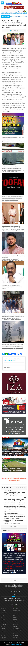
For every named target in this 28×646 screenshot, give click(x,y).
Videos (3, 639)
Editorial (3, 628)
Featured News (5, 624)
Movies (3, 619)
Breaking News (5, 633)
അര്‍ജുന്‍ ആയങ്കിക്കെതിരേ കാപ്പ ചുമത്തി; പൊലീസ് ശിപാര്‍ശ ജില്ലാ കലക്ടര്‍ (13, 520)
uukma (15, 621)
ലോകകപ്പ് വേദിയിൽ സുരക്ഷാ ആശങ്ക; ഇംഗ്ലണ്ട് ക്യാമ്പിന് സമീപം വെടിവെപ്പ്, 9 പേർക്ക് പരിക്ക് (12, 470)
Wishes (15, 626)
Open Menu (2, 2)
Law (15, 631)
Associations (16, 612)
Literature (4, 630)
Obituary (3, 626)
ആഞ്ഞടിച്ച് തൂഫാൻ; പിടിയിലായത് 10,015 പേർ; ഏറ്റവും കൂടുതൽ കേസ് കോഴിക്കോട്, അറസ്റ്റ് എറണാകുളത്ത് (14, 506)
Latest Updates (17, 610)
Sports (15, 619)
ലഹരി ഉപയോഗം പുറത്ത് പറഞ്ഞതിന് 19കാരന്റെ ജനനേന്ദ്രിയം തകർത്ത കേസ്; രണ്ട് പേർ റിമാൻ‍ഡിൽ (15, 499)
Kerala (3, 615)
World (3, 617)
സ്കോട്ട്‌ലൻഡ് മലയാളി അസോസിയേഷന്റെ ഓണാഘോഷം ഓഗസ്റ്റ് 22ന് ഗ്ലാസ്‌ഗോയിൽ (14, 492)
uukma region (5, 622)
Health (15, 617)
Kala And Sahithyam (18, 630)
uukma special (6, 530)
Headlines (16, 633)
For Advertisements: (8, 600)
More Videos (5, 437)
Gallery (3, 610)
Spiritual (3, 613)
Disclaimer (16, 608)
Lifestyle (16, 635)
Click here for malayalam (9, 360)
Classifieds (4, 631)
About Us (4, 608)
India (15, 615)
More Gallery (6, 458)
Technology (4, 637)
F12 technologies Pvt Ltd (16, 644)
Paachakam (16, 628)
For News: (6, 598)
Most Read (16, 624)
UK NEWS (16, 613)
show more (13, 526)
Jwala (3, 621)
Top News (16, 637)
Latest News (4, 612)
